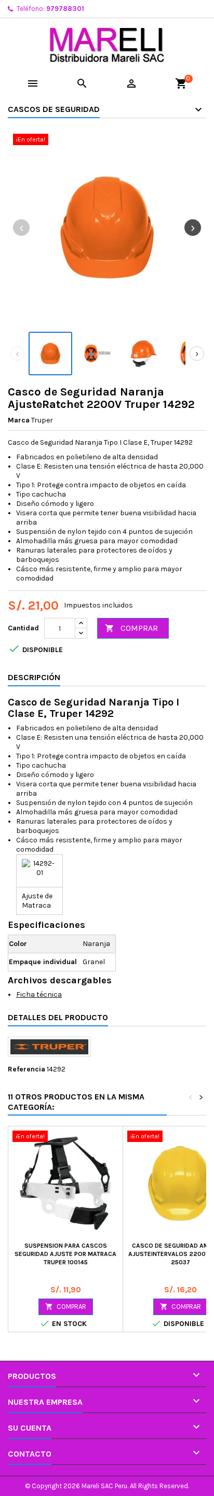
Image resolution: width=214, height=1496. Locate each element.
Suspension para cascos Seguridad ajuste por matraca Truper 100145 (65, 1254)
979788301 (65, 8)
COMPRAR (131, 628)
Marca (19, 420)
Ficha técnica (39, 994)
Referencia (26, 1069)
